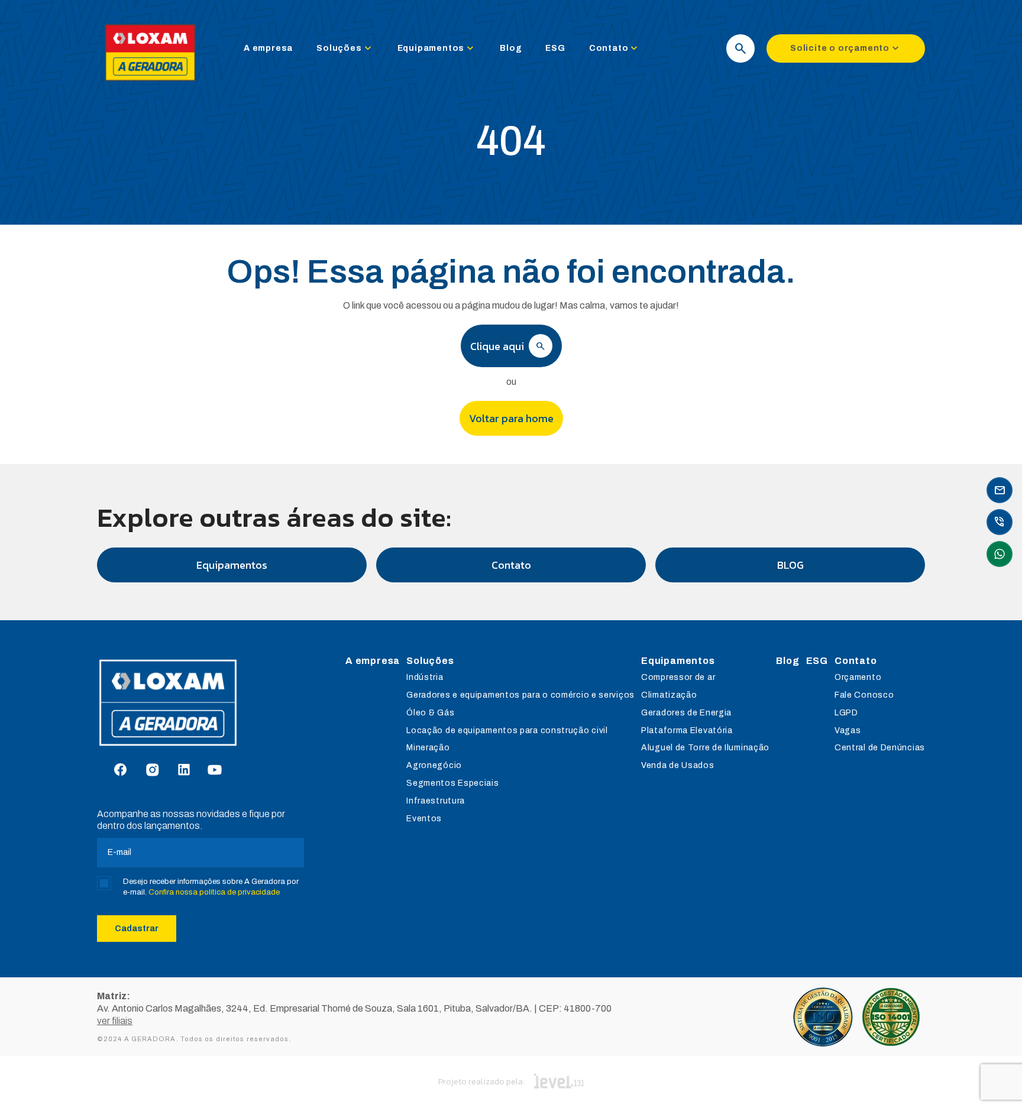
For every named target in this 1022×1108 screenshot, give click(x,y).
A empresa (268, 48)
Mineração (427, 747)
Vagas (848, 730)
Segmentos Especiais (452, 783)
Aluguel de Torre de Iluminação (705, 747)
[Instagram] (152, 771)
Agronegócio (434, 765)
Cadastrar (137, 928)
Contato (615, 48)
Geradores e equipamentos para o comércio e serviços (520, 695)
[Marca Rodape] (200, 703)
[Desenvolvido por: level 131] (559, 1082)
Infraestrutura (435, 800)
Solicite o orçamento (845, 48)
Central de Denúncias (880, 747)
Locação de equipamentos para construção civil (507, 730)
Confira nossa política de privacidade (214, 892)
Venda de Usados (677, 765)
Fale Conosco (864, 695)
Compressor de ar (678, 677)
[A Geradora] (150, 84)
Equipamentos (437, 48)
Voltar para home (511, 418)
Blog (511, 48)
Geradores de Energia (686, 712)
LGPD (846, 712)
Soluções (344, 48)
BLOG (790, 565)
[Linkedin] (183, 770)
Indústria (424, 677)
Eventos (424, 818)
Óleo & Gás (430, 712)
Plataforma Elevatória (687, 730)
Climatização (669, 695)
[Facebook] (120, 770)
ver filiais (114, 1021)
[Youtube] (215, 770)
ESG (555, 48)
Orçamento (858, 677)
